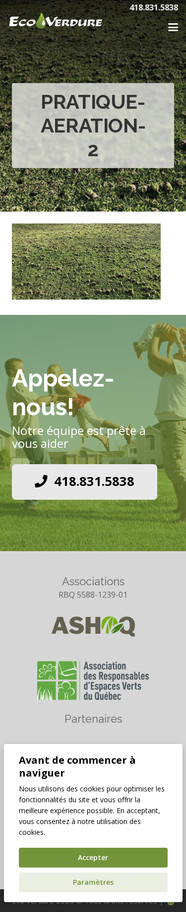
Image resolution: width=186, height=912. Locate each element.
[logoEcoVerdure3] (65, 24)
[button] (173, 27)
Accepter (93, 857)
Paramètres (93, 882)
